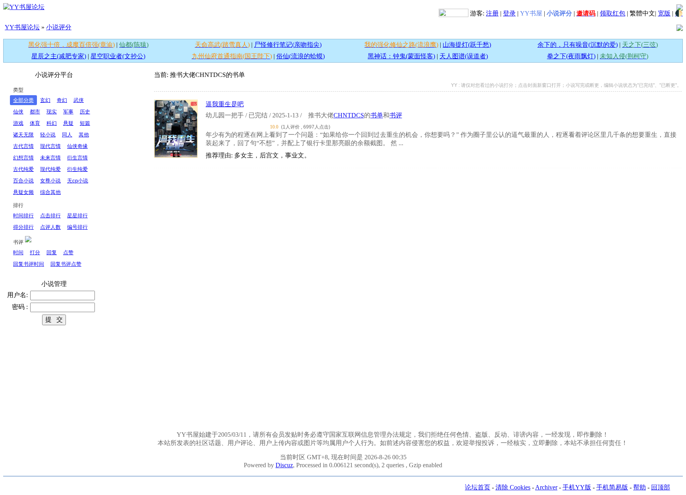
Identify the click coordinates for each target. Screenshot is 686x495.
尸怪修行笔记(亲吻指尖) (288, 44)
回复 (51, 252)
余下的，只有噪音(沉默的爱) (578, 44)
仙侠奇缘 (77, 146)
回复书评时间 (28, 264)
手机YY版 (577, 487)
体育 (35, 123)
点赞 (68, 252)
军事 (68, 112)
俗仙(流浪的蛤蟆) (300, 56)
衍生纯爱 (77, 169)
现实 (51, 112)
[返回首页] (23, 6)
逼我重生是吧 (225, 104)
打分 (35, 252)
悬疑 (68, 123)
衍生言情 (77, 158)
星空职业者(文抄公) (118, 56)
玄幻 (45, 100)
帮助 (639, 487)
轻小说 (48, 135)
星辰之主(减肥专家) (58, 56)
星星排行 (77, 216)
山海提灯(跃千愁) (467, 44)
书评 (395, 115)
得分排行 (23, 227)
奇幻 (62, 100)
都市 (35, 112)
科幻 (51, 123)
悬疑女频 (23, 192)
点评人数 (50, 227)
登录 (509, 13)
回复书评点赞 (65, 264)
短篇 (85, 123)
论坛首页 (477, 487)
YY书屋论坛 (22, 27)
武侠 (78, 100)
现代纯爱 (50, 169)
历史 (85, 112)
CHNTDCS (348, 115)
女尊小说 (50, 181)
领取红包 (612, 13)
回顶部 (660, 487)
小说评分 (58, 27)
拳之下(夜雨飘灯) (571, 56)
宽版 (664, 13)
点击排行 (50, 216)
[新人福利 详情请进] (453, 13)
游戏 (18, 123)
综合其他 (50, 192)
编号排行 (77, 227)
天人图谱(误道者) (463, 56)
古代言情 (23, 146)
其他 (84, 135)
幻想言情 (23, 158)
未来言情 (50, 158)
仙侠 (18, 112)
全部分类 (23, 100)
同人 (67, 135)
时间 (18, 252)
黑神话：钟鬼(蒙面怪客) (401, 56)
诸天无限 (23, 135)
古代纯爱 (23, 169)
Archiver (546, 487)
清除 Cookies (512, 487)
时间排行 (23, 216)
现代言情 (50, 146)
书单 (376, 115)
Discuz (284, 465)
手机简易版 (612, 487)
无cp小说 (77, 181)
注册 (492, 13)
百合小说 (23, 181)
